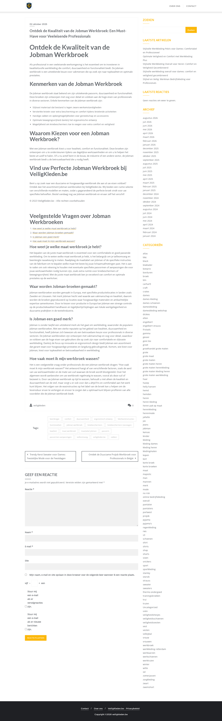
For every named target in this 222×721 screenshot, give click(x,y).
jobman (147, 428)
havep (146, 382)
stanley (146, 573)
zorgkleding (149, 679)
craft (145, 287)
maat (145, 470)
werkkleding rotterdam (154, 649)
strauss (146, 580)
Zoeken (148, 20)
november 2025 (151, 152)
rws (144, 531)
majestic (147, 474)
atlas (145, 253)
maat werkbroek (69, 431)
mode (146, 489)
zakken (114, 437)
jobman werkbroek (74, 425)
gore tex (147, 341)
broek (146, 276)
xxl (144, 671)
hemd (146, 390)
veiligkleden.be (99, 437)
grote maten (149, 360)
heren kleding (150, 401)
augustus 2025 (150, 163)
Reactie (29, 489)
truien (146, 603)
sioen (145, 557)
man (145, 477)
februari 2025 (150, 186)
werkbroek (148, 645)
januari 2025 (149, 190)
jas (144, 420)
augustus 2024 (150, 209)
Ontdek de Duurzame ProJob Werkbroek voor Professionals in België (112, 456)
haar (145, 379)
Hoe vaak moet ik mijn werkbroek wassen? (54, 241)
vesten (146, 630)
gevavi (146, 337)
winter (146, 664)
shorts (146, 554)
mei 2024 (147, 220)
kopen (146, 455)
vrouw (146, 637)
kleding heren (150, 447)
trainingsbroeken (151, 595)
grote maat (148, 356)
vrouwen (147, 641)
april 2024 (148, 224)
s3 (144, 535)
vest (145, 626)
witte (145, 668)
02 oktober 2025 (38, 24)
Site (27, 560)
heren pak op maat (152, 405)
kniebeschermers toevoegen (120, 425)
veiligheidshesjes (151, 614)
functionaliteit (55, 425)
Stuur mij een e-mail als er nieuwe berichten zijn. (34, 622)
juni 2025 (147, 171)
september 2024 (151, 205)
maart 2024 (148, 228)
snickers (147, 561)
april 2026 (148, 133)
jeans (145, 424)
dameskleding (150, 306)
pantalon (147, 504)
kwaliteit (53, 431)
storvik (146, 576)
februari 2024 (150, 232)
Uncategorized (150, 607)
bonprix (147, 268)
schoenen (148, 538)
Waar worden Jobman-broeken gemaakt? (53, 232)
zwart (145, 683)
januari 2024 (149, 236)
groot (145, 344)
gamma (146, 333)
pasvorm (105, 431)
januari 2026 (149, 144)
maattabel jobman (89, 431)
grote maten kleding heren (156, 371)
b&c (145, 257)
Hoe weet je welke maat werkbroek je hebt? (54, 228)
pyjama (146, 519)
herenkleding (149, 409)
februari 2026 (150, 140)
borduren (148, 272)
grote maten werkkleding (155, 375)
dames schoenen (151, 303)
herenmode (149, 413)
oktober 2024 (149, 201)
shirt (145, 542)
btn (144, 280)
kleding (146, 439)
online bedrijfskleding (154, 497)
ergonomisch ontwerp (103, 419)
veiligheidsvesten (151, 622)
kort (145, 458)
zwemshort (148, 687)
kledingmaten (150, 451)
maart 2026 (148, 137)
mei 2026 (147, 129)
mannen (147, 481)
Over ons (98, 708)
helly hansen (149, 386)
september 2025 (151, 159)
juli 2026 (147, 121)
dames (146, 295)
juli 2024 (147, 213)
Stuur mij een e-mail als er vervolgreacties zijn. (34, 599)
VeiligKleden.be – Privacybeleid (124, 708)
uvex (145, 611)
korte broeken (150, 466)
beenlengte (54, 419)
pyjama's (147, 523)
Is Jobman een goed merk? (46, 236)
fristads (147, 329)
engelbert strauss (152, 325)
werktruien (148, 660)
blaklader (147, 265)
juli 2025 (147, 167)
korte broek (148, 462)
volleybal (147, 633)
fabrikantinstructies (126, 419)
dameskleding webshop (155, 310)
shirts (146, 546)
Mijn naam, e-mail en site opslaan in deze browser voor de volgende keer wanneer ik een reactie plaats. (82, 574)
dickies (146, 314)
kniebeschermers (95, 425)
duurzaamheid (83, 419)
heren (146, 398)
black (145, 261)
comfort (68, 419)
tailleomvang (82, 437)
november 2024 (151, 198)
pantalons (148, 508)
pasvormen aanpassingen (61, 437)
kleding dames (150, 443)
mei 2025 (147, 175)
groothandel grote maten (155, 348)
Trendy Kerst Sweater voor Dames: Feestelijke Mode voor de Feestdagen (46, 456)
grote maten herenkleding (156, 367)
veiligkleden (39, 405)
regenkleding (149, 527)
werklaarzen (149, 652)
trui (144, 599)
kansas (146, 432)
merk (145, 485)
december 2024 (151, 194)
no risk (146, 493)
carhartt (147, 284)
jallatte (146, 417)
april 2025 (148, 178)
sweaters (147, 588)
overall (146, 500)
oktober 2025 (149, 156)
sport (145, 565)
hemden (147, 394)
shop (145, 550)
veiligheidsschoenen (153, 618)
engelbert (148, 322)
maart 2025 (148, 182)
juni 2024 (147, 217)
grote (145, 352)
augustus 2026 (150, 118)
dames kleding (150, 299)
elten (145, 318)
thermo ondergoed (152, 592)
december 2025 (151, 148)
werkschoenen (150, 656)
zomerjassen (149, 675)
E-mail (29, 546)
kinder (146, 436)
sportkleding (149, 569)
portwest (147, 512)
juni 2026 (147, 125)
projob (146, 516)
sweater (147, 584)
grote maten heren (152, 363)
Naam (29, 532)
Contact (85, 708)
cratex (146, 291)
